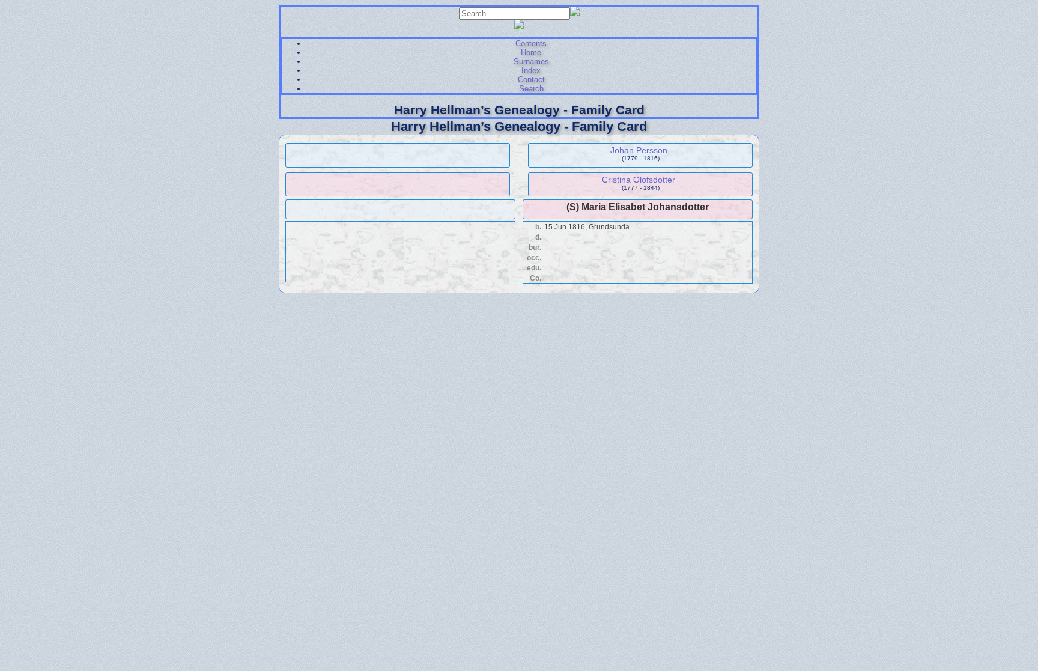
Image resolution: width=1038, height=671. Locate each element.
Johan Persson (638, 150)
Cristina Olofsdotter (638, 179)
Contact (531, 79)
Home (531, 52)
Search (531, 88)
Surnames (531, 61)
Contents (531, 43)
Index (531, 70)
